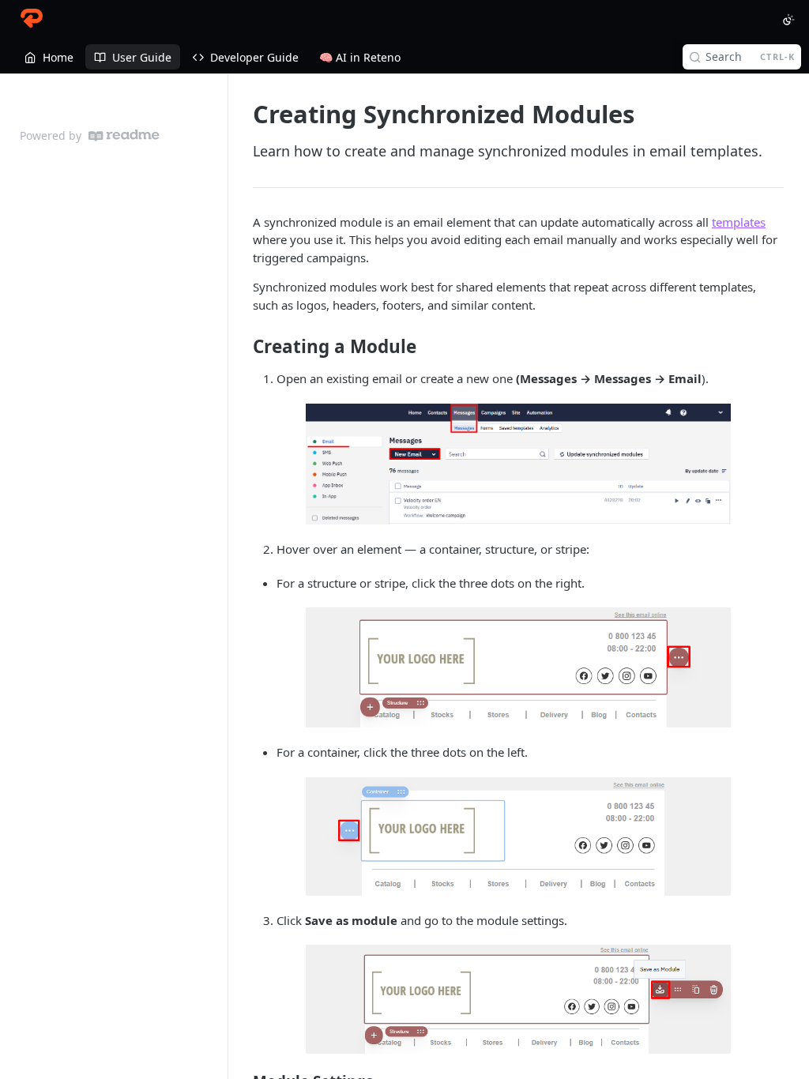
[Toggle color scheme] (788, 19)
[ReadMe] (124, 135)
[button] (518, 464)
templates (739, 222)
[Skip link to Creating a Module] (242, 347)
